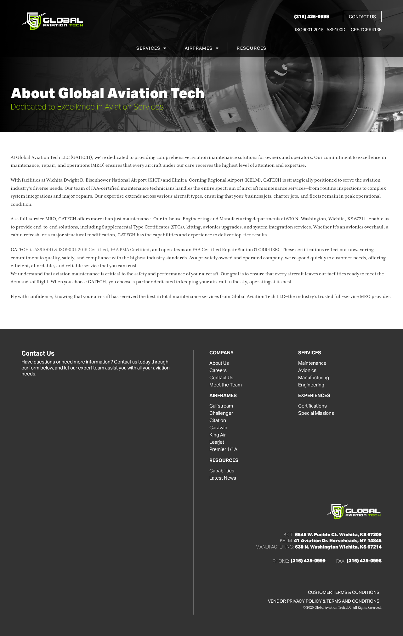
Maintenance (312, 363)
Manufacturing (313, 377)
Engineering (311, 385)
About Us (219, 363)
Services (148, 48)
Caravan (218, 428)
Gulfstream (221, 406)
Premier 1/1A (223, 449)
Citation (217, 420)
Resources (251, 48)
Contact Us (221, 377)
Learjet (216, 442)
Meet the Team (225, 385)
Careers (218, 370)
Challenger (221, 413)
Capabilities (221, 471)
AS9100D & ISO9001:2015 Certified (71, 249)
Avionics (307, 370)
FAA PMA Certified (130, 249)
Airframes (199, 48)
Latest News (222, 478)
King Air (217, 435)
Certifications (312, 406)
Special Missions (316, 413)
